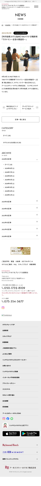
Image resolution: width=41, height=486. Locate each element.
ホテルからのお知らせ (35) (12, 142)
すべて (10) (8, 164)
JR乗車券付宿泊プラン (10, 348)
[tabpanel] (20, 58)
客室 (12, 261)
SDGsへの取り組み (9, 395)
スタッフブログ (23, 264)
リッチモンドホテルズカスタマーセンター (15, 360)
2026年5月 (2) (9, 179)
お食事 (18, 261)
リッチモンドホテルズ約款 (10, 371)
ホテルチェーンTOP (9, 324)
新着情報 (32, 264)
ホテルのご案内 (7, 264)
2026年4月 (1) (9, 183)
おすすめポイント (27, 261)
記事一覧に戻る (20, 119)
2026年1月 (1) (9, 195)
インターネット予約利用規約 (11, 377)
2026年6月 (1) (9, 176)
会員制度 (5, 330)
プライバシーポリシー (9, 383)
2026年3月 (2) (9, 187)
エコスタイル (6, 389)
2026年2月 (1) (9, 191)
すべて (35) (7, 135)
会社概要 (5, 401)
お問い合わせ (7, 366)
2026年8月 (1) (9, 168)
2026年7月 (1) (9, 172)
